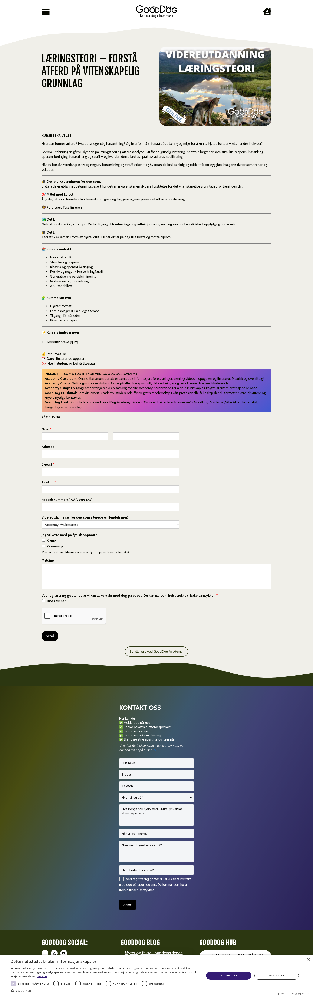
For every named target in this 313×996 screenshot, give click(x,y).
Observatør (55, 546)
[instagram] (54, 953)
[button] (105, 991)
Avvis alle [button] (276, 975)
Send (50, 636)
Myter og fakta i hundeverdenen (154, 952)
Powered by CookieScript (294, 993)
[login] (267, 11)
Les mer (42, 976)
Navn (47, 429)
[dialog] (156, 975)
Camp (51, 540)
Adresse (49, 447)
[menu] (46, 11)
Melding (48, 560)
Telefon (49, 482)
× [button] (308, 959)
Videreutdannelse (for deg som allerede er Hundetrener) (85, 517)
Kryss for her (56, 601)
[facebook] (45, 953)
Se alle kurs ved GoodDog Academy (156, 651)
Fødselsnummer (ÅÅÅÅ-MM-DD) (67, 500)
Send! (127, 905)
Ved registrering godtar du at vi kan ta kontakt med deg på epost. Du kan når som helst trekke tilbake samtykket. (130, 595)
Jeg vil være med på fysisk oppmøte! (70, 535)
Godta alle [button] (229, 975)
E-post (48, 464)
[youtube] (63, 953)
